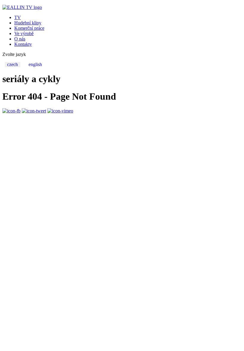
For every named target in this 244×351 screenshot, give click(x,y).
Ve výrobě (24, 33)
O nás (19, 38)
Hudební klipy (27, 22)
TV (17, 17)
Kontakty (23, 44)
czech (12, 64)
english (35, 64)
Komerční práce (29, 28)
